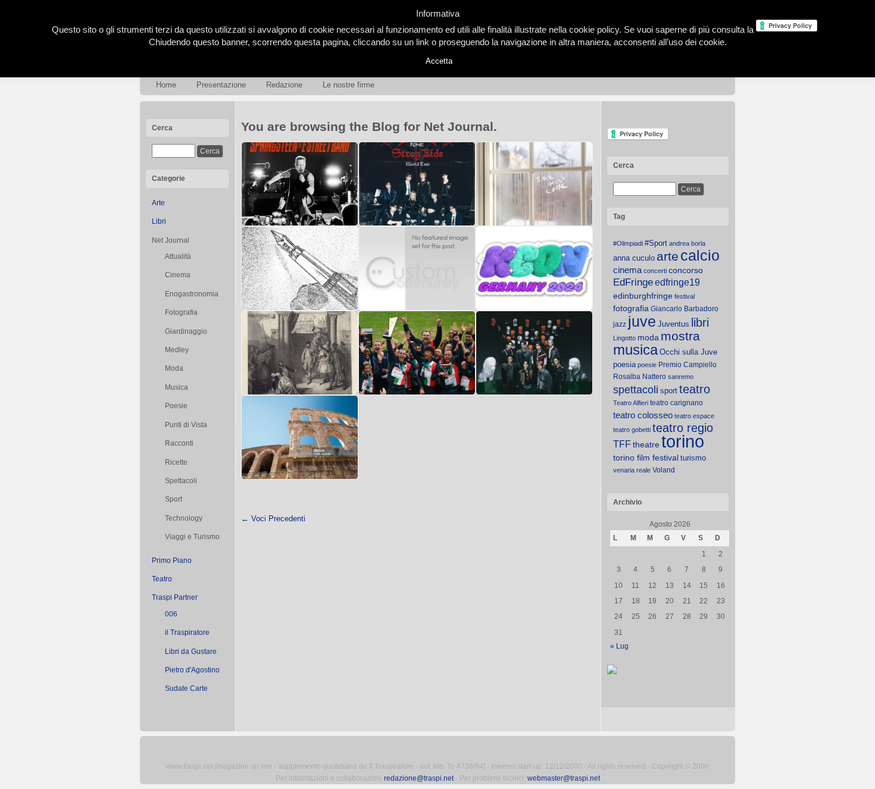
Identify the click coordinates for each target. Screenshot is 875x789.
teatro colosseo (643, 415)
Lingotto (624, 338)
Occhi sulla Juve (688, 351)
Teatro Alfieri (630, 402)
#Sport (656, 243)
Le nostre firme (348, 84)
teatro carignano (676, 403)
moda (648, 337)
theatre (646, 444)
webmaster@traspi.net (563, 778)
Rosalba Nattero (639, 376)
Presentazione (221, 84)
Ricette (176, 462)
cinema (627, 270)
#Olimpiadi (628, 243)
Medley (177, 350)
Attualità (178, 256)
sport (668, 390)
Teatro (162, 579)
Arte (158, 203)
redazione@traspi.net (419, 778)
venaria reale (632, 470)
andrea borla (687, 243)
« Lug (619, 646)
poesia (624, 364)
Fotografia (181, 312)
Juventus (673, 324)
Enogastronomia (191, 294)
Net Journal (170, 240)
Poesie (176, 406)
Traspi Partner (175, 597)
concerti (655, 270)
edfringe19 (677, 282)
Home (166, 84)
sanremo (680, 376)
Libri (159, 221)
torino (682, 441)
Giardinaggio (186, 331)
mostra (680, 336)
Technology (183, 518)
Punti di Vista (186, 425)
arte (668, 256)
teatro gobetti (632, 429)
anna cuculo (634, 257)
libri (700, 322)
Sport (173, 499)
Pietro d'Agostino (192, 670)
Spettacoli (181, 481)
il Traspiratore (187, 632)
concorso (685, 270)
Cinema (177, 275)
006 (171, 614)
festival (684, 296)
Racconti (179, 443)
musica (635, 350)
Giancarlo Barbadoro (684, 309)
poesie (647, 364)
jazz (619, 324)
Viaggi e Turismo (192, 537)
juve (642, 321)
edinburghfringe (643, 295)
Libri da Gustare (191, 651)
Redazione (284, 84)
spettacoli (635, 390)
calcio (700, 256)
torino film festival (646, 457)
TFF (622, 444)
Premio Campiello (687, 365)
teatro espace (694, 415)
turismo (693, 457)
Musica (176, 387)
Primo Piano (172, 560)
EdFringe (633, 282)
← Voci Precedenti (273, 518)
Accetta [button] (439, 61)
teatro (694, 389)
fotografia (631, 308)
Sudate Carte (186, 688)
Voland (663, 470)
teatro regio (682, 427)
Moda (174, 368)
